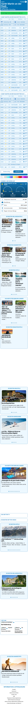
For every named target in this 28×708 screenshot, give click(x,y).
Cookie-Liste (14, 694)
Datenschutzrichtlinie (14, 692)
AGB (14, 696)
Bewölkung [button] (18, 171)
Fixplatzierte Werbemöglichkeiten (14, 698)
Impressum (14, 691)
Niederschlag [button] (6, 171)
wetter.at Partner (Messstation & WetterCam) (14, 701)
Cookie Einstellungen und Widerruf (14, 703)
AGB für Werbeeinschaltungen (14, 699)
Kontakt (14, 689)
